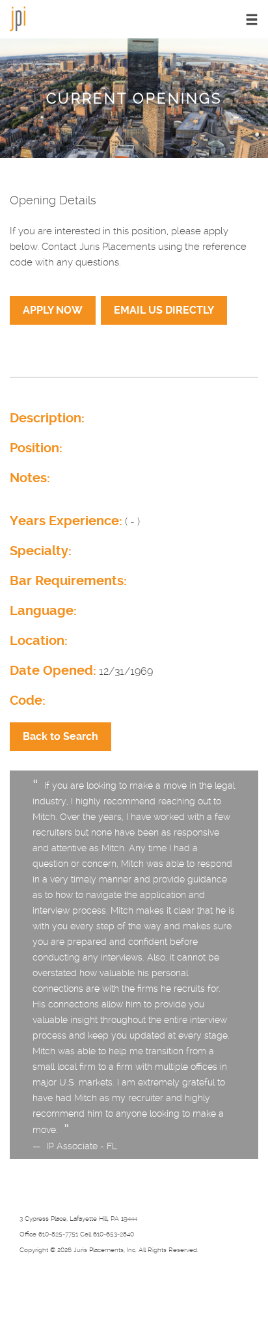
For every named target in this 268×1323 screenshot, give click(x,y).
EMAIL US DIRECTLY (164, 310)
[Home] (17, 18)
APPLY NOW (53, 310)
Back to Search (60, 736)
